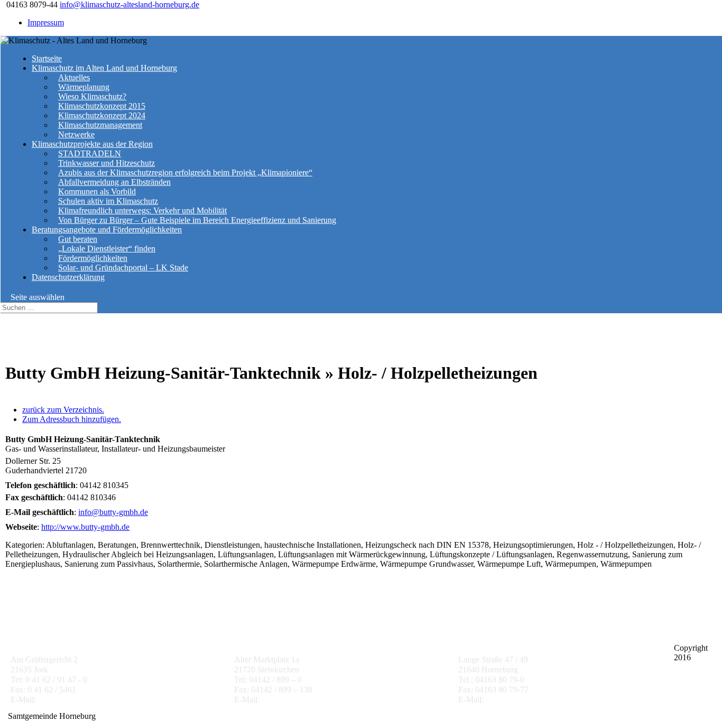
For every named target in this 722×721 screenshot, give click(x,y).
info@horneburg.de (518, 699)
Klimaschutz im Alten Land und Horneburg (104, 67)
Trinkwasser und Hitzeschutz (106, 162)
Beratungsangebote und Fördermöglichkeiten (107, 229)
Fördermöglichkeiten (92, 258)
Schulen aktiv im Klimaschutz (108, 200)
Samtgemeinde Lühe (271, 637)
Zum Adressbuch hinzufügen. (71, 419)
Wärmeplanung (83, 86)
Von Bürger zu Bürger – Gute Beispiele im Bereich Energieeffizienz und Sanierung (197, 220)
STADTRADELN (89, 153)
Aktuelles (74, 77)
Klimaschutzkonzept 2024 (101, 115)
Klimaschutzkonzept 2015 (101, 105)
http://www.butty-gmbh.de (85, 526)
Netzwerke (76, 134)
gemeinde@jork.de (69, 699)
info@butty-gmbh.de (113, 512)
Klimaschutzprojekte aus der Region (92, 143)
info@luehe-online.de (298, 699)
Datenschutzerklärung (68, 277)
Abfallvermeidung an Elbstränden (114, 181)
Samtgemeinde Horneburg (505, 637)
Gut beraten (77, 239)
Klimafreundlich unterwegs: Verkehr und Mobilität (142, 210)
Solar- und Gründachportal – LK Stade (123, 267)
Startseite (47, 58)
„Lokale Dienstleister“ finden (106, 248)
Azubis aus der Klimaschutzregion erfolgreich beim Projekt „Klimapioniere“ (185, 172)
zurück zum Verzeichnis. (63, 409)
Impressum (45, 22)
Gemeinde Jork (38, 637)
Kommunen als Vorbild (97, 191)
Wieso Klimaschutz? (92, 96)
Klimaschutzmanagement (100, 124)
